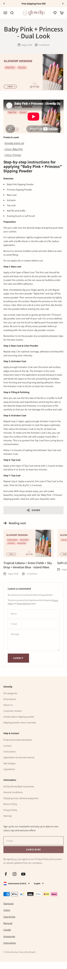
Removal (7, 923)
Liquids (7, 929)
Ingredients (9, 769)
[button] (55, 13)
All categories (10, 693)
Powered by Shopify (26, 952)
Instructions (9, 751)
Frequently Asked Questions (17, 739)
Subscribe (33, 849)
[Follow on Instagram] (14, 874)
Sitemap (7, 815)
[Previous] (4, 3)
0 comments (44, 45)
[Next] (63, 3)
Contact (7, 745)
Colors (6, 910)
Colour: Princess (13, 154)
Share (36, 510)
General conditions (13, 792)
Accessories (9, 936)
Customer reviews (12, 710)
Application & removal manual (18, 757)
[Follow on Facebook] (5, 874)
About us (8, 704)
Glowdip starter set (14, 143)
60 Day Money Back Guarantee (18, 786)
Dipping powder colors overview (19, 722)
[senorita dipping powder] (4, 149)
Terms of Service (24, 603)
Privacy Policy (10, 810)
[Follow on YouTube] (23, 874)
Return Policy (10, 804)
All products (9, 699)
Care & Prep (9, 916)
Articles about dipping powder (18, 716)
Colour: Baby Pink (14, 149)
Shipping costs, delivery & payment (21, 798)
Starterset (8, 903)
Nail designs (9, 763)
